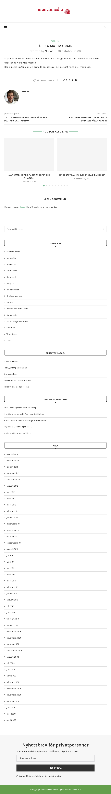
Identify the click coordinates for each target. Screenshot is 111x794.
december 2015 (14, 460)
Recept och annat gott (17, 308)
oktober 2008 (13, 701)
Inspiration (12, 258)
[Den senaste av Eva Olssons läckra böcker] (82, 154)
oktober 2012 (13, 473)
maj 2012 (11, 492)
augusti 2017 (12, 454)
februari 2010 (13, 619)
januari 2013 (12, 467)
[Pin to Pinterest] (72, 80)
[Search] (105, 27)
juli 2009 (11, 663)
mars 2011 (11, 581)
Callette (8, 420)
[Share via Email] (76, 80)
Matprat (10, 283)
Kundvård (11, 277)
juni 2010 (11, 612)
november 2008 (14, 695)
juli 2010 (10, 606)
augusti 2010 (12, 600)
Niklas (49, 51)
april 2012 (11, 498)
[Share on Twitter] (70, 80)
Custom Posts (13, 251)
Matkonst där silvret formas (17, 380)
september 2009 (14, 650)
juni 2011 (10, 562)
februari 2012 (13, 511)
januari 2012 (12, 517)
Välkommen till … (12, 361)
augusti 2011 (12, 549)
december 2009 (14, 631)
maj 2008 (11, 714)
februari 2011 (12, 587)
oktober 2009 (13, 644)
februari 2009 (13, 682)
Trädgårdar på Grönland (15, 368)
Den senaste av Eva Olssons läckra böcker (82, 175)
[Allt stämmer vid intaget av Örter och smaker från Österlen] (29, 154)
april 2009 (11, 676)
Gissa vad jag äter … (23, 427)
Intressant (12, 264)
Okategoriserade (14, 296)
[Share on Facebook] (66, 80)
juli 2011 (10, 555)
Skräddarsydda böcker (17, 321)
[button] (8, 162)
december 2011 (13, 524)
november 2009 (14, 638)
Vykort (10, 340)
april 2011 (11, 574)
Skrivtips (11, 327)
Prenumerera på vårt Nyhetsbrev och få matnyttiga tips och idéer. (47, 751)
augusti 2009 (13, 657)
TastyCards (12, 334)
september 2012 (14, 479)
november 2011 (13, 530)
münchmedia (13, 290)
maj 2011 (10, 568)
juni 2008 (11, 707)
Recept (10, 302)
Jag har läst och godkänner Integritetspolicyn (40, 776)
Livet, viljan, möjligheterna (16, 387)
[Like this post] (64, 80)
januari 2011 (12, 593)
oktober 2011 (12, 536)
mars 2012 (11, 505)
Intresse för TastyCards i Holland (29, 414)
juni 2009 (11, 669)
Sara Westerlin (11, 374)
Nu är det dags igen (13, 408)
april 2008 (11, 720)
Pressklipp (31, 408)
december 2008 (14, 688)
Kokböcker (12, 271)
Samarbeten (12, 315)
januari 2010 (12, 625)
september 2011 (14, 543)
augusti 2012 (12, 486)
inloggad (22, 207)
